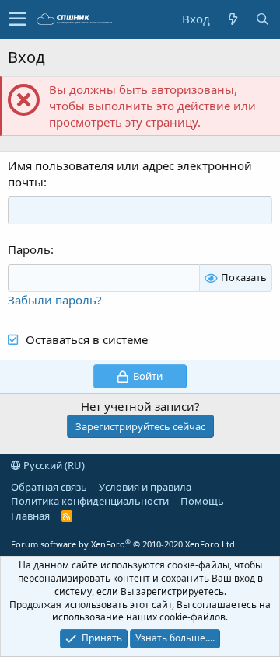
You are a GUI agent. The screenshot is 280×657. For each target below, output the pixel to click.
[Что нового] (232, 19)
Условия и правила (145, 487)
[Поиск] (262, 19)
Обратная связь (49, 487)
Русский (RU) (53, 465)
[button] (17, 19)
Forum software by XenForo (124, 544)
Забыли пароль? (55, 300)
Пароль (29, 249)
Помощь (202, 501)
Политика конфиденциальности (90, 501)
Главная (30, 516)
